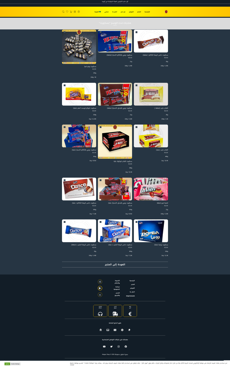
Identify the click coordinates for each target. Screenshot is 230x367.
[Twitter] (111, 346)
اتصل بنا (114, 12)
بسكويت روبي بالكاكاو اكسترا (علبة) (84, 149)
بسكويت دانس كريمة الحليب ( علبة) (120, 244)
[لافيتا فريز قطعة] (151, 189)
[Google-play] (100, 288)
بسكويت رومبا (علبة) (161, 244)
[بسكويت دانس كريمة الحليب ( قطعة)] (79, 230)
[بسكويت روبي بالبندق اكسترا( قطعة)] (115, 94)
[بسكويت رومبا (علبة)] (151, 230)
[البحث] (63, 11)
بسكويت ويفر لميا (90, 66)
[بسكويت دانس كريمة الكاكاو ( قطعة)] (151, 41)
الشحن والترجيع (117, 294)
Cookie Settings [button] (15, 364)
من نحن (123, 12)
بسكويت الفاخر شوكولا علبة (123, 161)
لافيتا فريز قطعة (162, 203)
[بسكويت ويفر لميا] (79, 47)
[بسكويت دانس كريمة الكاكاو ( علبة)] (79, 189)
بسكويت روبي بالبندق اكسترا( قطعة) (119, 108)
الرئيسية (147, 12)
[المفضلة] (136, 32)
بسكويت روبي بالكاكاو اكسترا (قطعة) (119, 55)
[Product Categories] (75, 11)
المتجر (139, 12)
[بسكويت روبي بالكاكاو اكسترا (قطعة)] (115, 41)
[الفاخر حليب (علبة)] (151, 136)
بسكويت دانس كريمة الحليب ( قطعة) (83, 244)
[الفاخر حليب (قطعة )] (151, 94)
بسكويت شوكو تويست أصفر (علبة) (84, 108)
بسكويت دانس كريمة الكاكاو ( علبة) (84, 203)
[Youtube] (104, 346)
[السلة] (71, 11)
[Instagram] (118, 346)
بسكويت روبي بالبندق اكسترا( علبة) (120, 203)
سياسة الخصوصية (117, 288)
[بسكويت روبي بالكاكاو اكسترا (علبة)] (79, 136)
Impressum (130, 295)
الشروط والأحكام (117, 281)
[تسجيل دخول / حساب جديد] (78, 11)
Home (115, 25)
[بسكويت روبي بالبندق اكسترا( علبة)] (115, 189)
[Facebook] (126, 346)
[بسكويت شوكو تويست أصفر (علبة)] (79, 94)
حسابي (106, 12)
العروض (131, 12)
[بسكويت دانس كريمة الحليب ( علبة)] (115, 230)
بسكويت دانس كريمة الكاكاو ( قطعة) (155, 55)
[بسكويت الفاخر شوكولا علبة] (115, 142)
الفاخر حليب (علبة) (162, 149)
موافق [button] (7, 364)
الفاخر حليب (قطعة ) (161, 108)
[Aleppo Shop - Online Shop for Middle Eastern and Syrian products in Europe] (166, 11)
